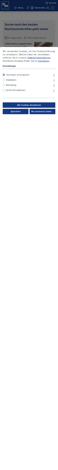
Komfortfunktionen (15, 90)
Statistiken (11, 80)
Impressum (43, 61)
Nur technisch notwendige (43, 111)
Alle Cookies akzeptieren (29, 105)
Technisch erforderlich (17, 74)
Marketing (11, 85)
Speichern (16, 111)
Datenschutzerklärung (38, 57)
